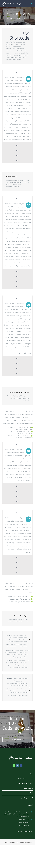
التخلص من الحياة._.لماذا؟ (24, 783)
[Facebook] (21, 765)
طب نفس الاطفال (26, 797)
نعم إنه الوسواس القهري (25, 778)
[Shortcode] (17, 16)
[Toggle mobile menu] (32, 3)
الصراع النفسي (27, 788)
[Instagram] (17, 765)
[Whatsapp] (14, 765)
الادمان (30, 793)
